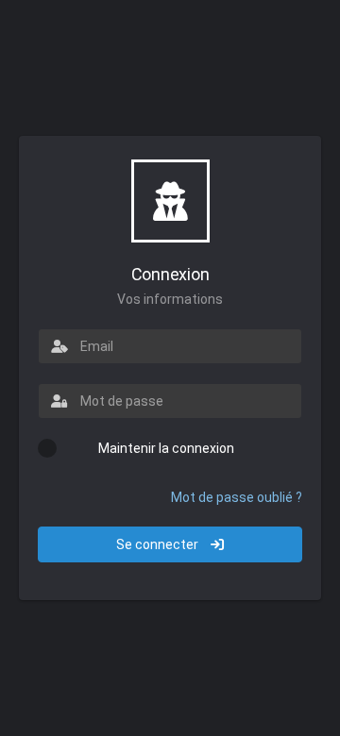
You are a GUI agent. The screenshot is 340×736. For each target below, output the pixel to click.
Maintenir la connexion (166, 448)
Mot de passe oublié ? (236, 497)
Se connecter (158, 544)
